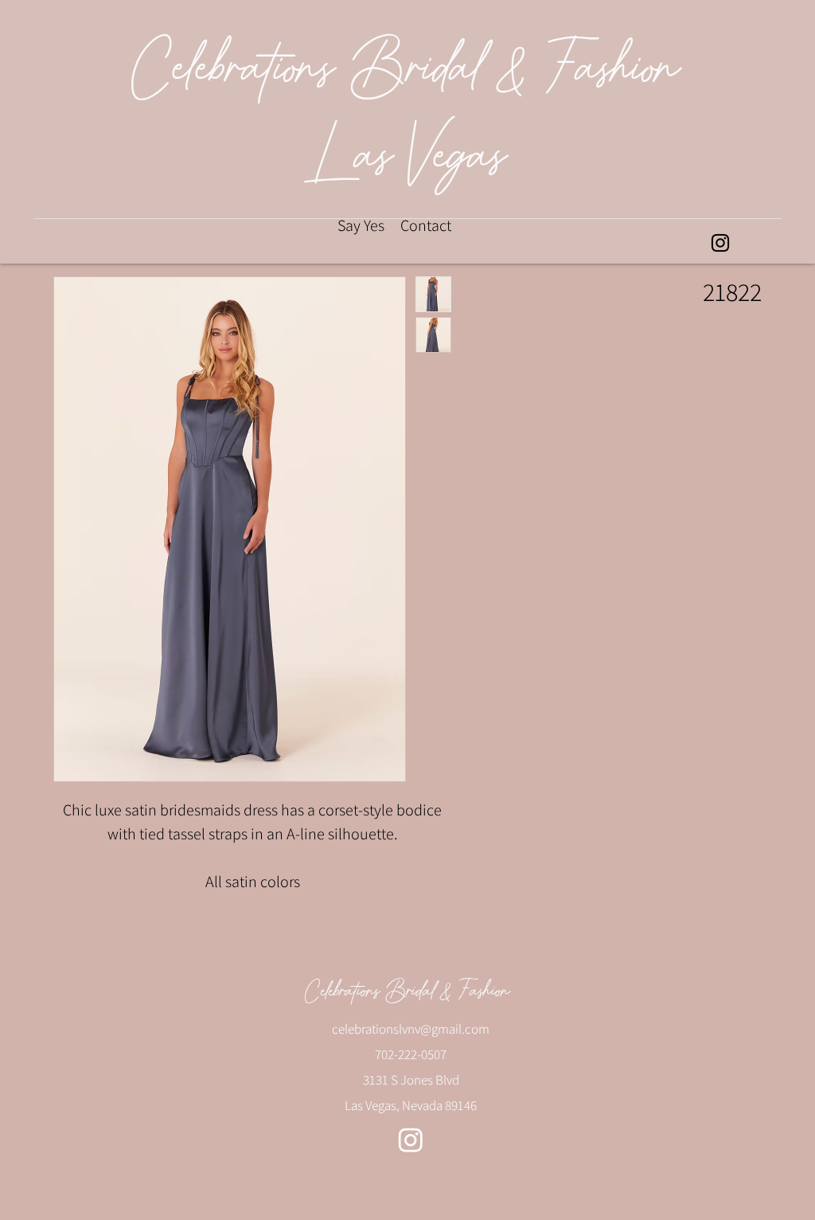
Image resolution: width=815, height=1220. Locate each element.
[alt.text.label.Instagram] (720, 243)
